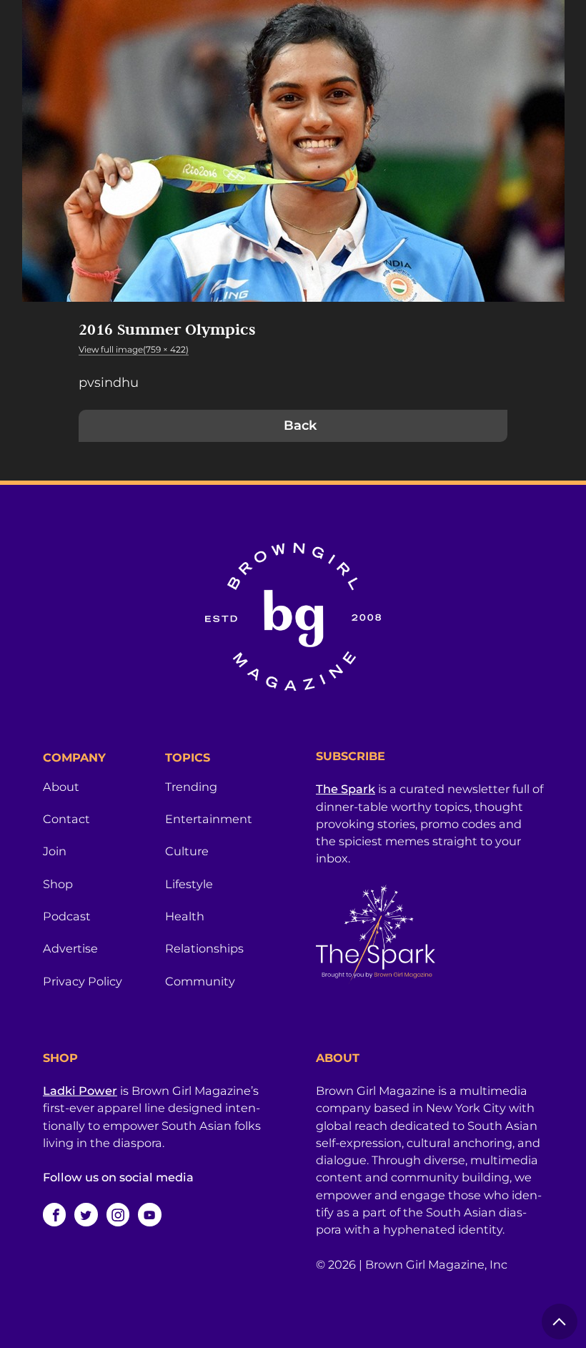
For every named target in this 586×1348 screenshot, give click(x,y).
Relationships (204, 948)
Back (300, 425)
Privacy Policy (82, 981)
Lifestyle (189, 884)
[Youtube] (149, 1214)
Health (184, 916)
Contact (66, 819)
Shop (58, 884)
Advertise (70, 948)
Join (54, 851)
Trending (191, 786)
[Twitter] (85, 1214)
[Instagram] (117, 1214)
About (61, 786)
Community (200, 981)
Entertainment (208, 819)
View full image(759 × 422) (134, 349)
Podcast (67, 916)
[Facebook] (54, 1214)
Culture (187, 851)
